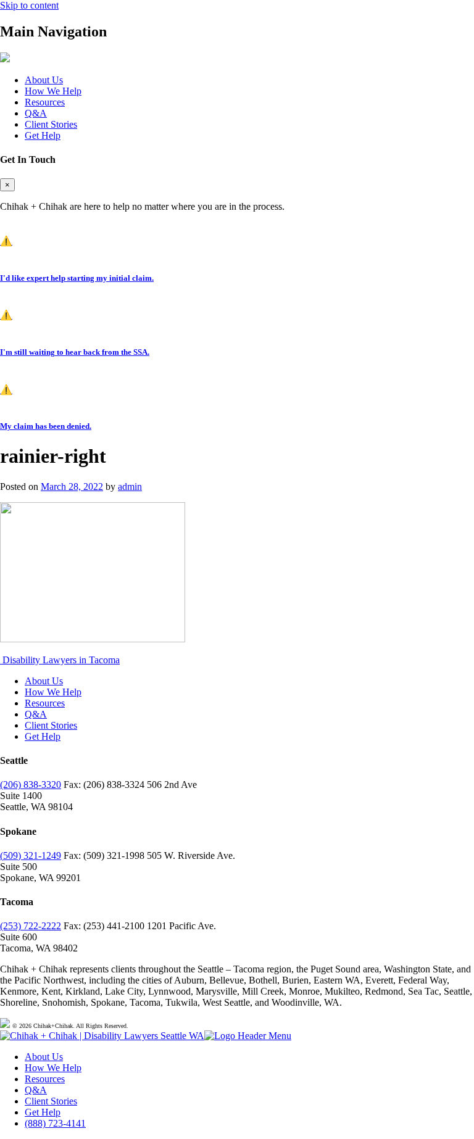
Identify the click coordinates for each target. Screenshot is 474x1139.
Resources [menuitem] (45, 1079)
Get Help (42, 135)
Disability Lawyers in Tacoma (60, 660)
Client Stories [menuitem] (51, 1101)
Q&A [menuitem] (36, 1090)
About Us (44, 80)
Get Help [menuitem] (42, 1112)
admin (130, 486)
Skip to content (29, 5)
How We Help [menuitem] (53, 1067)
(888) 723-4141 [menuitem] (55, 1123)
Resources (45, 102)
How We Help (53, 91)
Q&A (36, 113)
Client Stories (51, 124)
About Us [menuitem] (44, 1056)
